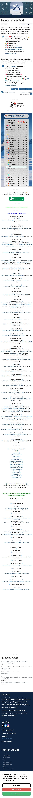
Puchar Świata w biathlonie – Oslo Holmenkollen (12, 275)
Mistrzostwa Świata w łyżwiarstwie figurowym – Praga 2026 (15, 228)
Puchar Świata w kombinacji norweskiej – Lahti (13, 380)
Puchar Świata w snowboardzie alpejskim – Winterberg (15, 268)
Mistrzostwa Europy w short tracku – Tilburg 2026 (17, 542)
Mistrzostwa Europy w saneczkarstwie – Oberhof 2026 (16, 531)
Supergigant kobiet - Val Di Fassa (13, 354)
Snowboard (16, 477)
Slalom (5, 753)
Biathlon (16, 453)
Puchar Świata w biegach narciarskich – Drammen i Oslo (16, 324)
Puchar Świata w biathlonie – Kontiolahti (12, 366)
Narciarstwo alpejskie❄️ (17, 462)
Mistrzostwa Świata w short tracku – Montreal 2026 (15, 294)
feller (12, 89)
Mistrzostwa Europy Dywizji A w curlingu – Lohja (16, 508)
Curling (16, 458)
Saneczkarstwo (16, 469)
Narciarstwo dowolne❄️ (17, 464)
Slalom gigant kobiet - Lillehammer (17, 246)
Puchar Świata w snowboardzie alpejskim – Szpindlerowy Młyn (16, 359)
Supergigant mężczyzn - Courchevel (22, 304)
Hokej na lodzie (16, 459)
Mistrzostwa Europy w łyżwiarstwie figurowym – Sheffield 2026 (16, 534)
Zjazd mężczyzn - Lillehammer (8, 260)
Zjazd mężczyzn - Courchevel (7, 302)
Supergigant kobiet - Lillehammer (17, 263)
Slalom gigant (6, 755)
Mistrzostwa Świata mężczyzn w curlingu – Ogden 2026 (15, 220)
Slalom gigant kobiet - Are (15, 306)
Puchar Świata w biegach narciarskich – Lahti (12, 371)
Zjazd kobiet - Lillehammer (23, 262)
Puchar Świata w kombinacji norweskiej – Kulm (13, 424)
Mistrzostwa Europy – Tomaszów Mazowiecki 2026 (16, 522)
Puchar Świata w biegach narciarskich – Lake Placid (15, 280)
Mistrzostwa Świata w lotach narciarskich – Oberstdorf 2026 (16, 557)
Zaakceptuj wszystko (16, 793)
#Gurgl (13, 37)
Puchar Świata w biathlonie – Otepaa (12, 319)
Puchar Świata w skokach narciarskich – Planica (12, 236)
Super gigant (6, 757)
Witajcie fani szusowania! (8, 92)
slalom (30, 89)
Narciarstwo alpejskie (27, 24)
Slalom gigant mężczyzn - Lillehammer (11, 242)
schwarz (25, 89)
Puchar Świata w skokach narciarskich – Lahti (12, 376)
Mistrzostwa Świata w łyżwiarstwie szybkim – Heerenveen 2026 (16, 341)
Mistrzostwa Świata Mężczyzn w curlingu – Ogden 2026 (16, 589)
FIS (20, 24)
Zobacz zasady (5, 743)
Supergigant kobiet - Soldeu (25, 410)
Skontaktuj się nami (7, 738)
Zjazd (4, 759)
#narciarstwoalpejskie (11, 49)
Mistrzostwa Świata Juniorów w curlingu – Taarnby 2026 (14, 392)
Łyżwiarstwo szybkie (16, 467)
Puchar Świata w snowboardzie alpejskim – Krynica (15, 434)
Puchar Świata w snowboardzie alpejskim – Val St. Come (15, 312)
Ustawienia (16, 785)
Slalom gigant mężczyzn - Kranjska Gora (11, 350)
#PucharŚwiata (9, 81)
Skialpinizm (16, 474)
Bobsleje (16, 456)
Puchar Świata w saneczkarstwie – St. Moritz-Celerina (15, 440)
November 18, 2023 (10, 53)
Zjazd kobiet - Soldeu (7, 410)
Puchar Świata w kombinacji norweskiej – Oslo (13, 335)
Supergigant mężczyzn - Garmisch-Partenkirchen (13, 408)
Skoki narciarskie (16, 475)
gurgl (16, 89)
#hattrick (13, 66)
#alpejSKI (19, 47)
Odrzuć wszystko (17, 789)
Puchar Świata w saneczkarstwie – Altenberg (12, 385)
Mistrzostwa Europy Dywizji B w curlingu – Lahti (16, 509)
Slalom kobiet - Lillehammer (25, 244)
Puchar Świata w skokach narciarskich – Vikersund (15, 286)
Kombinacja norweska (16, 461)
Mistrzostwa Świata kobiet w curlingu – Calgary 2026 (15, 252)
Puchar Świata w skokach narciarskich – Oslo (12, 330)
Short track (16, 472)
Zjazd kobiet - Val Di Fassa (26, 351)
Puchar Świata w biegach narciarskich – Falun (12, 429)
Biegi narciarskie (16, 454)
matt (20, 89)
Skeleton (16, 471)
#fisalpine (21, 49)
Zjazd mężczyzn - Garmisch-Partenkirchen (13, 406)
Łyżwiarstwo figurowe (16, 466)
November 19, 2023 (10, 85)
